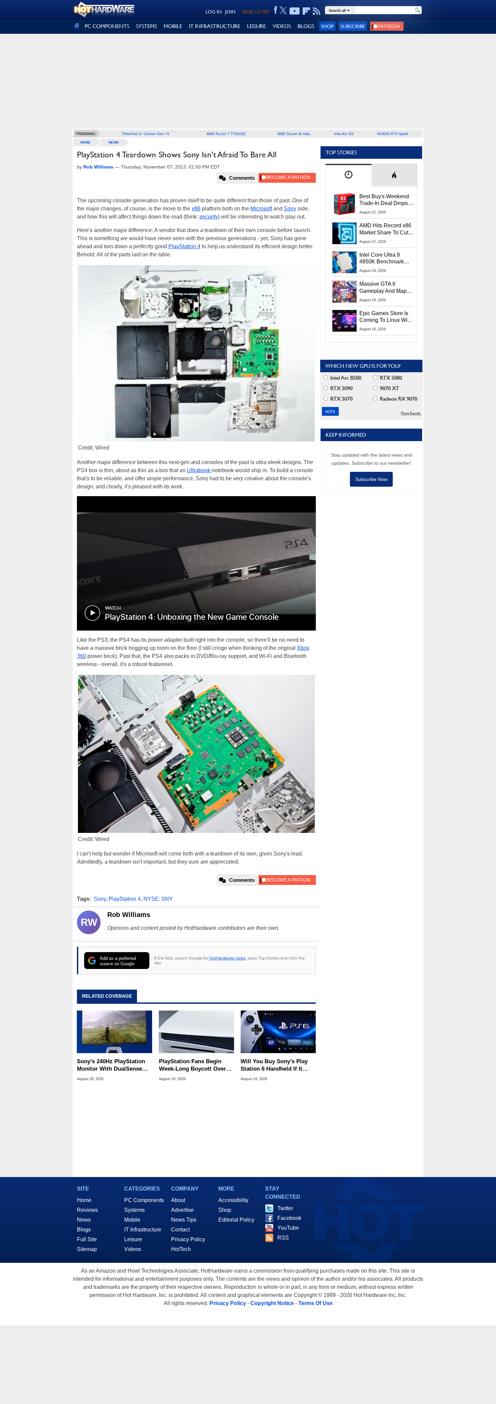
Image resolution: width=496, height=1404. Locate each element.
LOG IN (213, 12)
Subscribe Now (371, 479)
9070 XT (389, 388)
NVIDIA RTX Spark (393, 133)
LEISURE (256, 26)
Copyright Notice (272, 1303)
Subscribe (352, 26)
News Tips (183, 1220)
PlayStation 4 (184, 246)
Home (84, 1200)
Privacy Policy (188, 1239)
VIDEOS (282, 26)
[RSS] (317, 11)
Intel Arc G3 (344, 133)
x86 (196, 208)
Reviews (87, 1210)
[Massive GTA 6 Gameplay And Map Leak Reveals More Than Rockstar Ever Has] (344, 291)
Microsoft (261, 208)
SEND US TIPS (256, 12)
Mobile (132, 1220)
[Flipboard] (306, 11)
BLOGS (306, 26)
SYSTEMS (146, 26)
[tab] (348, 175)
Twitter (285, 1208)
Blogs (84, 1229)
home (85, 142)
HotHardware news (227, 958)
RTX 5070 (341, 398)
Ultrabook (199, 470)
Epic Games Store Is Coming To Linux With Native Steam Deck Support (385, 317)
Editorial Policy (236, 1220)
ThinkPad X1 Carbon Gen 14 (145, 133)
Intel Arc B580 (345, 378)
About (178, 1200)
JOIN (230, 12)
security (208, 217)
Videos (132, 1249)
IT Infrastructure (142, 1229)
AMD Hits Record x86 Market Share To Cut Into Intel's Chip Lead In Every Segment (385, 229)
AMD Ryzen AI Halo (293, 133)
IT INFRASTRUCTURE (214, 26)
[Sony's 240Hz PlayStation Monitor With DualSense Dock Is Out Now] (114, 1032)
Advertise (182, 1210)
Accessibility (233, 1200)
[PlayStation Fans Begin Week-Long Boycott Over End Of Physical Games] (196, 1032)
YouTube (288, 1228)
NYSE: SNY (158, 899)
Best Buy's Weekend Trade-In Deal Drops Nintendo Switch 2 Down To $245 (384, 200)
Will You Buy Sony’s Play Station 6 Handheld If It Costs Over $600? (274, 1065)
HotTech (181, 1249)
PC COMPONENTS (107, 26)
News (114, 142)
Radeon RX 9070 (398, 398)
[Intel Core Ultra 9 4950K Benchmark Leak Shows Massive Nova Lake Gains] (344, 262)
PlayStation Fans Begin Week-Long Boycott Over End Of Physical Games (192, 1065)
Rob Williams (128, 914)
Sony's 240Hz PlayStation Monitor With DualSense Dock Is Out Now (111, 1065)
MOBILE (173, 26)
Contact (180, 1229)
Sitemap (87, 1249)
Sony (290, 208)
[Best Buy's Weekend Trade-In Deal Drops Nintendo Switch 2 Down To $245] (344, 204)
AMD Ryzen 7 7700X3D (226, 133)
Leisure (133, 1239)
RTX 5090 (341, 388)
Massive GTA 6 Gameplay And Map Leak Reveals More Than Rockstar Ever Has (383, 288)
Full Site (87, 1239)
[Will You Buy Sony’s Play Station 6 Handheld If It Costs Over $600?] (278, 1032)
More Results (411, 413)
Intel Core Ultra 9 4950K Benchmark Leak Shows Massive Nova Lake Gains (384, 258)
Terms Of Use (315, 1303)
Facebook (289, 1218)
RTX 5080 (390, 378)
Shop (327, 26)
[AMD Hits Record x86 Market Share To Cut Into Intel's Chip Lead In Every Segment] (344, 233)
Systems (134, 1210)
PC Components (144, 1200)
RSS (283, 1238)
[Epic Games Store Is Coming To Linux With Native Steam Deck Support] (344, 321)
